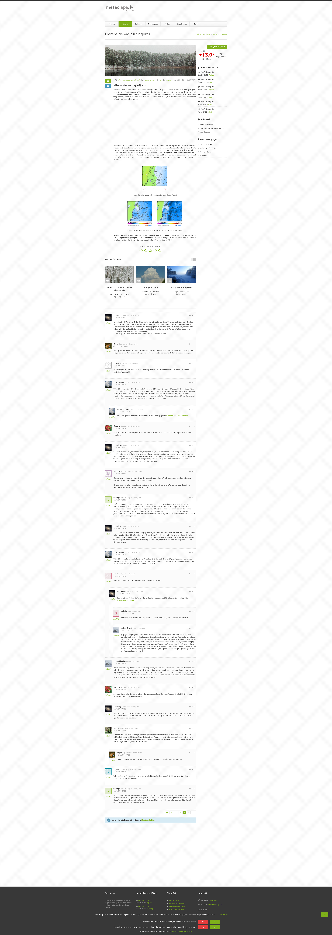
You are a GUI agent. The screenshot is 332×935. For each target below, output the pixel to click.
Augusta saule (205, 132)
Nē (203, 921)
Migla (176, 292)
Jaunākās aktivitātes (208, 67)
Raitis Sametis (119, 382)
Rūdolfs (145, 292)
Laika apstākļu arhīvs (176, 909)
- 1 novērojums (135, 382)
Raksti (125, 24)
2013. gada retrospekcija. (181, 287)
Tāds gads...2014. (150, 287)
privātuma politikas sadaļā (182, 931)
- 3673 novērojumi (132, 315)
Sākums (112, 24)
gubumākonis (127, 628)
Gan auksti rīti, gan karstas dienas (212, 128)
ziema (120, 80)
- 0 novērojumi (136, 498)
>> (193, 812)
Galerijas (138, 24)
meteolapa (169, 80)
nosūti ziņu (213, 900)
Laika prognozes (220, 34)
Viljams (116, 769)
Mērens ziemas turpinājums (129, 85)
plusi (138, 80)
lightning (117, 315)
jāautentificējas (148, 820)
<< (167, 812)
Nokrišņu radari (174, 900)
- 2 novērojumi (135, 426)
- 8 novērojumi (133, 344)
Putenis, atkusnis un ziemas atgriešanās (119, 288)
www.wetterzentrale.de (125, 600)
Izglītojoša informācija (208, 148)
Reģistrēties (182, 24)
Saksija (116, 574)
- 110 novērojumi (134, 363)
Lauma (116, 728)
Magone (116, 426)
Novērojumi (153, 24)
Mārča (210, 104)
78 (160, 80)
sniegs (131, 80)
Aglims (211, 75)
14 (179, 294)
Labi (324, 914)
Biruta (116, 363)
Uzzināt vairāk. (222, 914)
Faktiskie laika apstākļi (176, 903)
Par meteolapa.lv (206, 152)
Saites (167, 24)
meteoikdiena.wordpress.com (177, 416)
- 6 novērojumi (137, 471)
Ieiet (196, 24)
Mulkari (116, 471)
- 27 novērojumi (129, 574)
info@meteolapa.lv (215, 904)
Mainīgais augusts (207, 72)
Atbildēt (108, 323)
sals (135, 80)
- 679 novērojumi (135, 769)
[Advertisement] (186, 11)
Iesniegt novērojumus (217, 47)
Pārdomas (203, 156)
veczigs (116, 497)
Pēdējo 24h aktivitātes (176, 906)
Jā (214, 921)
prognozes (126, 80)
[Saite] (119, 274)
